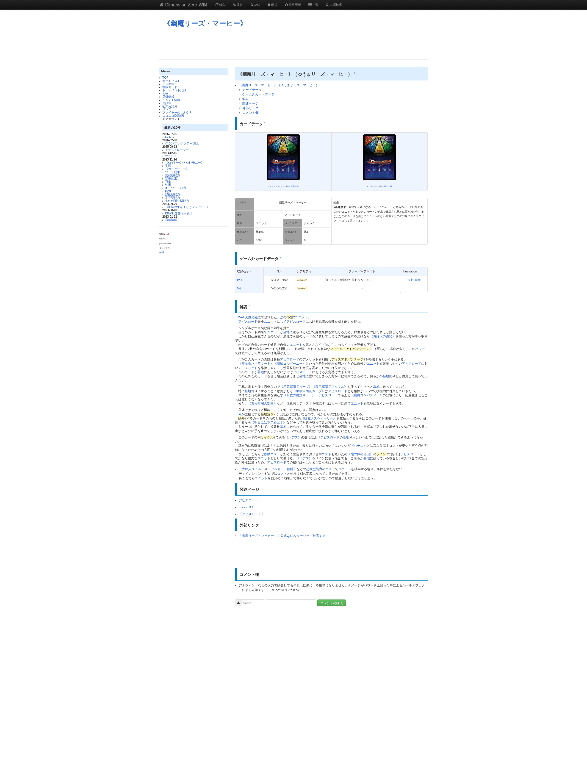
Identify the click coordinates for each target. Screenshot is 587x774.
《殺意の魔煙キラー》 (299, 395)
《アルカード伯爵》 (282, 469)
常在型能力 (172, 197)
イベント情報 (171, 100)
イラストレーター (177, 150)
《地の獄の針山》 (360, 454)
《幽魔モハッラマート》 (256, 363)
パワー (420, 349)
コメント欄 (250, 112)
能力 (168, 191)
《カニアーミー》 (177, 169)
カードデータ (252, 90)
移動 (267, 454)
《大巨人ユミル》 (251, 469)
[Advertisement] (293, 43)
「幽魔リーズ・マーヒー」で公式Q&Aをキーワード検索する (282, 536)
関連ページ (250, 103)
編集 (222, 4)
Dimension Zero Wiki (185, 4)
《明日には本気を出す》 (268, 422)
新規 (274, 4)
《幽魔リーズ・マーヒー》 (205, 23)
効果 (168, 184)
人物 (165, 93)
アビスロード (248, 321)
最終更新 (294, 4)
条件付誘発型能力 (177, 201)
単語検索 (335, 4)
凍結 (257, 4)
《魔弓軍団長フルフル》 (329, 386)
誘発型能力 (172, 175)
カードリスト (171, 81)
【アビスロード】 (251, 514)
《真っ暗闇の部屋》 (262, 403)
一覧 (315, 4)
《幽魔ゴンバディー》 (367, 395)
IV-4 (239, 280)
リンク (166, 109)
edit (161, 252)
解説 (245, 99)
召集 (168, 181)
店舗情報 (168, 96)
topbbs (169, 137)
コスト (275, 454)
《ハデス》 (293, 437)
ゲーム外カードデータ (258, 94)
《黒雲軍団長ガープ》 (296, 386)
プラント (171, 156)
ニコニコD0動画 (173, 115)
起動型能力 (172, 194)
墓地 (286, 332)
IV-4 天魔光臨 (248, 317)
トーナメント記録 (174, 90)
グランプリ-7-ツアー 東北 (182, 143)
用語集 (166, 103)
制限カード (169, 87)
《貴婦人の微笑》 (383, 336)
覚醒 (168, 165)
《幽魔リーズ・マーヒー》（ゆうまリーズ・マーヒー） (279, 85)
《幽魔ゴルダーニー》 (290, 363)
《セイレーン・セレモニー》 (184, 162)
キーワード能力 (175, 188)
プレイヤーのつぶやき (177, 112)
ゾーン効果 (172, 172)
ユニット (301, 317)
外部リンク (250, 108)
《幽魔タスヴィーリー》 (318, 418)
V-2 (239, 288)
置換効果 (171, 178)
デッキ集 (168, 84)
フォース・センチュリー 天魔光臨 (283, 186)
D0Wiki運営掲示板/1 (178, 213)
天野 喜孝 (414, 280)
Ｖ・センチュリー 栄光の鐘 (379, 186)
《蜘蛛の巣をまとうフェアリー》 (187, 207)
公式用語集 (169, 106)
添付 (239, 4)
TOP (165, 77)
